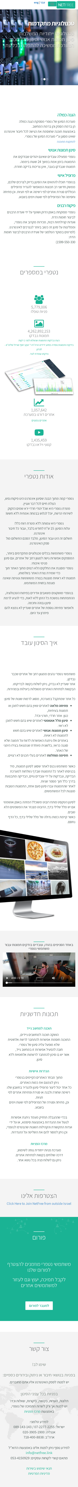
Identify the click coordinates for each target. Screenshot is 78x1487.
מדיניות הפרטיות (39, 1473)
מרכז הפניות (32, 1411)
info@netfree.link (39, 1452)
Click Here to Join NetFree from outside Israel (39, 1203)
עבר (42, 2)
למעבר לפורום (39, 1305)
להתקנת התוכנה (66, 142)
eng (36, 2)
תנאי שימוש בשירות (39, 1468)
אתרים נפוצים (39, 420)
